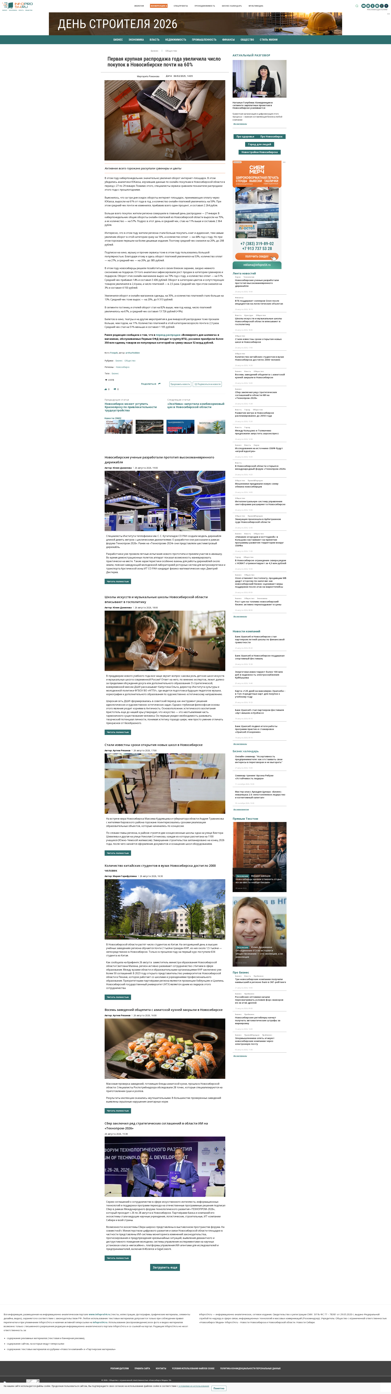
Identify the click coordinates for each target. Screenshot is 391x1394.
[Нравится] (106, 389)
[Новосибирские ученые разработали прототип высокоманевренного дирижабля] (165, 501)
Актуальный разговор (251, 55)
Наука (238, 277)
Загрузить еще (165, 1267)
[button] (356, 5)
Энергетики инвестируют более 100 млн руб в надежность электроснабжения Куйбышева (259, 674)
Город (247, 409)
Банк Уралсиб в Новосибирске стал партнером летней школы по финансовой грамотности (260, 639)
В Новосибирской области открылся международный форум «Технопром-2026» (260, 467)
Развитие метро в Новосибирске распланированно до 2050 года (254, 414)
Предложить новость (180, 384)
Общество (171, 51)
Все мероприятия (241, 809)
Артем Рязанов (121, 750)
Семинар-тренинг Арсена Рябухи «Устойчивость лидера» (254, 777)
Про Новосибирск (271, 136)
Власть (238, 315)
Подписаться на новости (209, 384)
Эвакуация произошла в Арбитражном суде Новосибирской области (258, 520)
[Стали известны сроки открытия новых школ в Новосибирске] (165, 783)
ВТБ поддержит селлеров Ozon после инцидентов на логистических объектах (259, 302)
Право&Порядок (255, 480)
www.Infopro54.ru (99, 1314)
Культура (248, 315)
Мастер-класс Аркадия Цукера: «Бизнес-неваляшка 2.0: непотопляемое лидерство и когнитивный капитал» (260, 794)
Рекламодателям (377, 9)
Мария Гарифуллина (125, 876)
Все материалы (240, 124)
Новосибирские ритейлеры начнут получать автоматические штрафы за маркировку (257, 1020)
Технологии (248, 277)
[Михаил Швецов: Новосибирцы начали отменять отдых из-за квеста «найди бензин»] (260, 857)
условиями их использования (194, 1386)
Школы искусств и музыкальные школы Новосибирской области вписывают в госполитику (258, 321)
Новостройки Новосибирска (260, 152)
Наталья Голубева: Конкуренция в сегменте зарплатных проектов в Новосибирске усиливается (253, 105)
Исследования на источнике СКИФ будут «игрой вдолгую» (259, 450)
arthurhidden (133, 352)
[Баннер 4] (211, 427)
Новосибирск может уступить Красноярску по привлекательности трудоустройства (131, 407)
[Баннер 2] (150, 427)
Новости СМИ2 (112, 418)
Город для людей (259, 144)
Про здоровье (245, 136)
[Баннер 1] (119, 427)
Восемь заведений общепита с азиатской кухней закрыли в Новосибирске (164, 1010)
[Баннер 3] (180, 427)
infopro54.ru (100, 1322)
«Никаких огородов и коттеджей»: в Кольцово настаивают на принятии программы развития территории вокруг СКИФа (259, 541)
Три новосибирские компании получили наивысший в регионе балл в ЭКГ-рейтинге (260, 981)
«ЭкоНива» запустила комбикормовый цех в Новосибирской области (195, 405)
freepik (114, 352)
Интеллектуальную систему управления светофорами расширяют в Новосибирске (260, 503)
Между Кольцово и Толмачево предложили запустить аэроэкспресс (257, 432)
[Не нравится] (115, 389)
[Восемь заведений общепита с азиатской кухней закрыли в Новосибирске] (165, 1049)
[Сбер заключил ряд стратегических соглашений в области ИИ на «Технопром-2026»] (165, 1167)
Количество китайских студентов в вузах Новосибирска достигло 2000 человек (259, 358)
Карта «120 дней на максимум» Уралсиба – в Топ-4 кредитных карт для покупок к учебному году (260, 693)
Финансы (239, 297)
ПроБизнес (259, 976)
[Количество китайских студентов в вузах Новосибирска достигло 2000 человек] (165, 909)
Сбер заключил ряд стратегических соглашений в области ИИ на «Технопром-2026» (256, 395)
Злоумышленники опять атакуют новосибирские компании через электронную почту (254, 1041)
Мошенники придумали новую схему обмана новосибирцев (256, 485)
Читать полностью (118, 581)
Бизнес (155, 51)
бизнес (115, 373)
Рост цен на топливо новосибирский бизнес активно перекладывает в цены (258, 603)
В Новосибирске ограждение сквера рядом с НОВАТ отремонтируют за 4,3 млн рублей (260, 562)
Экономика (262, 598)
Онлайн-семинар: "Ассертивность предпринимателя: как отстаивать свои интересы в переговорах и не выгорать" (259, 759)
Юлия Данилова (122, 467)
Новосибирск (123, 367)
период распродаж (168, 335)
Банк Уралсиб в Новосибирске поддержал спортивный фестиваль (260, 657)
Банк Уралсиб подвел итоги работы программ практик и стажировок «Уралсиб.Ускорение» (256, 729)
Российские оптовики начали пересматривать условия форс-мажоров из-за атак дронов (259, 999)
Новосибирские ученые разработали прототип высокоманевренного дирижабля (257, 283)
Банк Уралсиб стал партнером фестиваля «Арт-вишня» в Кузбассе (259, 711)
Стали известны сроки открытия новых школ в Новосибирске (154, 745)
